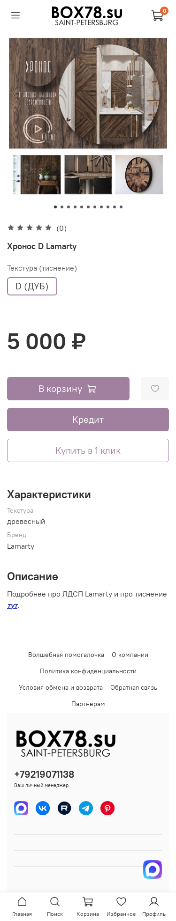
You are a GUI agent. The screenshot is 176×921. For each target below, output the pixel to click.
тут (12, 605)
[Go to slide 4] (75, 207)
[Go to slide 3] (68, 207)
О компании (130, 654)
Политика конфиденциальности (88, 671)
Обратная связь (133, 687)
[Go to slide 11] (121, 207)
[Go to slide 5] (81, 207)
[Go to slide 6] (88, 207)
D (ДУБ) (32, 286)
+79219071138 (44, 774)
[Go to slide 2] (62, 207)
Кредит (88, 419)
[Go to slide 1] (55, 207)
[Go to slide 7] (94, 207)
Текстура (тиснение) (42, 268)
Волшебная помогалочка (66, 654)
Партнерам (88, 704)
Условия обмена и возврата (61, 687)
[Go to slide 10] (114, 207)
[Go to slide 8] (101, 207)
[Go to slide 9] (108, 207)
